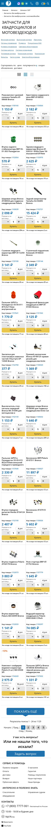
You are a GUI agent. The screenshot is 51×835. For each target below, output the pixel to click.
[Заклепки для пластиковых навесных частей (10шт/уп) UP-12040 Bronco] (13, 347)
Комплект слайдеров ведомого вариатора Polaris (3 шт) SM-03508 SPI (12, 668)
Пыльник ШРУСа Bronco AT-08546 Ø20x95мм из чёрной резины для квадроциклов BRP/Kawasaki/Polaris (37, 668)
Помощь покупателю (37, 775)
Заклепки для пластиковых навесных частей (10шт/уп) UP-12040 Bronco (13, 357)
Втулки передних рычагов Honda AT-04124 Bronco (13, 512)
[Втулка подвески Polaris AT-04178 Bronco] (13, 555)
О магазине (33, 767)
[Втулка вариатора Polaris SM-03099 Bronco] (13, 607)
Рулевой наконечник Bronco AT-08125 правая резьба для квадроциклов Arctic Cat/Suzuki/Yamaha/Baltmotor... (38, 357)
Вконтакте (8, 822)
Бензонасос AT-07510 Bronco (36, 511)
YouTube (7, 826)
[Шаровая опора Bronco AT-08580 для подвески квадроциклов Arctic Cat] (38, 399)
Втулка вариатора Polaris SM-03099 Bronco (13, 614)
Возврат (6, 778)
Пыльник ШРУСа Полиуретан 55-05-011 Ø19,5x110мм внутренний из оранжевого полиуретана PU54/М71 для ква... (13, 305)
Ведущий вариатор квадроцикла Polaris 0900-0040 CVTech (35, 615)
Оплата (6, 771)
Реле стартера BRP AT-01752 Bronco (36, 563)
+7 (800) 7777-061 (17, 806)
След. (21, 731)
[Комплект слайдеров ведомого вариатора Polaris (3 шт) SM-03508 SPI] (13, 658)
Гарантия (32, 771)
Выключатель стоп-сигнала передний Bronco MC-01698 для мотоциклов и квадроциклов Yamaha (12, 409)
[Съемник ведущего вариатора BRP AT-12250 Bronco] (13, 244)
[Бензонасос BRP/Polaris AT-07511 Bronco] (38, 451)
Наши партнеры (35, 778)
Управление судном (36, 792)
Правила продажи (10, 767)
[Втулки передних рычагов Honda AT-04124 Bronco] (13, 503)
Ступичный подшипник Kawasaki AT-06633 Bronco (37, 252)
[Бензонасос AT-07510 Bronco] (38, 503)
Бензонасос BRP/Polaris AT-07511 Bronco (37, 459)
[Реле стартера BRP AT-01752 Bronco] (38, 555)
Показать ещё (25, 711)
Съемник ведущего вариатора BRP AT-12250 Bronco (13, 252)
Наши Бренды (34, 782)
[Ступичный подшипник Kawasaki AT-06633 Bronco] (38, 244)
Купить (13, 226)
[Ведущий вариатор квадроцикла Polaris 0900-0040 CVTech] (38, 607)
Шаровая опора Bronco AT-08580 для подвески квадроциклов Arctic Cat (37, 408)
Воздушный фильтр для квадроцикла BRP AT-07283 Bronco (37, 304)
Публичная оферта (11, 782)
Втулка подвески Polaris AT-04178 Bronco (13, 563)
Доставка (6, 775)
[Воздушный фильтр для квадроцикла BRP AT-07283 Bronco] (38, 295)
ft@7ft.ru (9, 817)
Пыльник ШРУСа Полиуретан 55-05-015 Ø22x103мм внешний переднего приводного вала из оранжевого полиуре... (13, 461)
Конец (29, 731)
